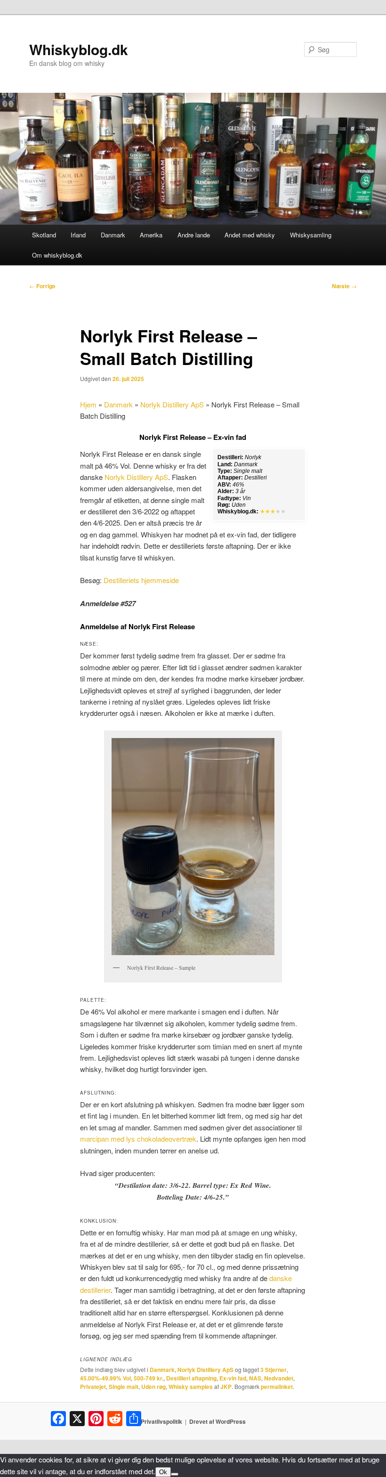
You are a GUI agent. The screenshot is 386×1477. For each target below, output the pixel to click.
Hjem (88, 404)
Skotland (44, 234)
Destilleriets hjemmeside (141, 580)
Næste (344, 286)
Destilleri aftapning (191, 1378)
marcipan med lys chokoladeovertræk (138, 1139)
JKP (226, 1386)
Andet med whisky (250, 234)
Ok (163, 1472)
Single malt (123, 1386)
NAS (255, 1378)
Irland (78, 234)
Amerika (151, 234)
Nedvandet (278, 1378)
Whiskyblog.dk (78, 49)
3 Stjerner (273, 1369)
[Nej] (174, 1474)
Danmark (113, 234)
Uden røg (153, 1386)
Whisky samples (191, 1386)
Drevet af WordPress (217, 1421)
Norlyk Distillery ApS (172, 404)
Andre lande (193, 234)
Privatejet (93, 1386)
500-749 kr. (148, 1378)
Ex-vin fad (232, 1378)
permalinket (277, 1386)
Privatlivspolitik (161, 1421)
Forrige (42, 286)
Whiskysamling (310, 234)
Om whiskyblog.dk (57, 255)
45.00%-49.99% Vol (105, 1378)
